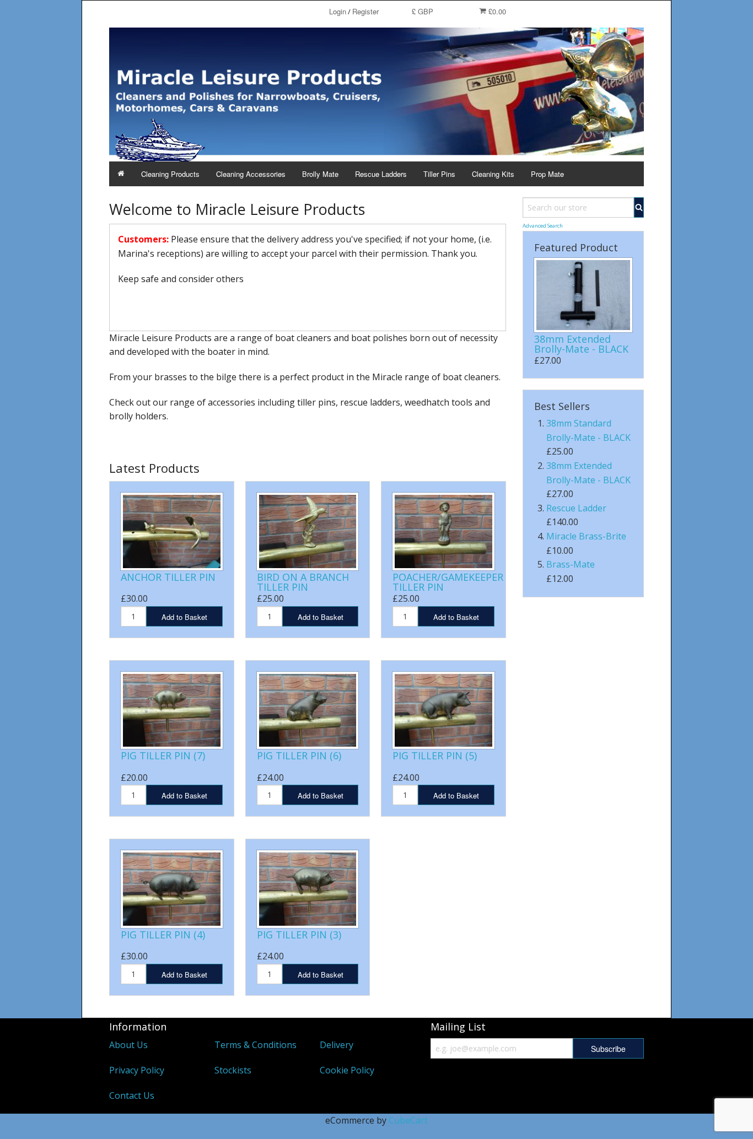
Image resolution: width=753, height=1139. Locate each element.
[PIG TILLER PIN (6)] (308, 710)
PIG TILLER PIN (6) (299, 755)
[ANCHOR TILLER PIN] (172, 531)
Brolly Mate (320, 174)
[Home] (121, 173)
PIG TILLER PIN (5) (434, 755)
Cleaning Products (170, 174)
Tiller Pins (439, 174)
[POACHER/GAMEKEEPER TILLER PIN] (443, 531)
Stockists (232, 1070)
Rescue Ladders (381, 174)
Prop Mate (547, 174)
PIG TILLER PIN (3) (299, 934)
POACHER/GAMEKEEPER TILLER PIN (447, 581)
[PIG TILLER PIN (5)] (443, 710)
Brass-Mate (570, 564)
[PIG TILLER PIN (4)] (172, 888)
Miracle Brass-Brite (586, 536)
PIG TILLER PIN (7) (163, 755)
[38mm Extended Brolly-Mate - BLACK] (583, 295)
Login (337, 11)
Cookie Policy (347, 1070)
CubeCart (408, 1120)
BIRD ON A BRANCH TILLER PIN (303, 581)
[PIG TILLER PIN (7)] (172, 710)
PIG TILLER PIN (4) (163, 934)
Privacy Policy (136, 1070)
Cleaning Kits (493, 174)
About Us (128, 1045)
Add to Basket (184, 617)
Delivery (336, 1045)
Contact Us (131, 1095)
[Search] (639, 207)
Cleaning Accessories (251, 174)
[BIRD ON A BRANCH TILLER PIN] (308, 531)
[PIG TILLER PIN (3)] (308, 888)
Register (365, 11)
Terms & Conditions (255, 1045)
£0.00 (496, 11)
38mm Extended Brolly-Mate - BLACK (581, 343)
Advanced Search (543, 225)
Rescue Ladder (576, 508)
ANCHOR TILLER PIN (168, 577)
